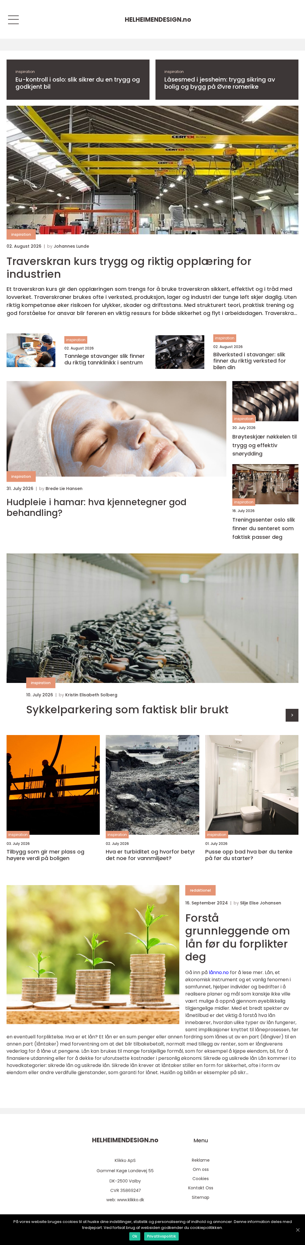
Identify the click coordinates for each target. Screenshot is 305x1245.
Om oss (201, 1169)
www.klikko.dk (130, 1200)
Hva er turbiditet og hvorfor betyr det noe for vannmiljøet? (150, 854)
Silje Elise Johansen (260, 903)
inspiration (25, 71)
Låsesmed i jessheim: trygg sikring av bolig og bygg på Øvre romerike (219, 83)
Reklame (201, 1160)
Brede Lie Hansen (64, 488)
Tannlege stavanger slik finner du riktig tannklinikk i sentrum (104, 359)
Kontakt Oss (200, 1188)
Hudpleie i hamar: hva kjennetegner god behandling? (96, 507)
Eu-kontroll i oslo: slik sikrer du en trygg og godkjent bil (77, 83)
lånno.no (219, 972)
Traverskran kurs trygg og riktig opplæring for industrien (129, 267)
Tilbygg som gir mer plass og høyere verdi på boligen (45, 854)
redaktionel (200, 890)
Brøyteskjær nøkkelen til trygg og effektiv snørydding (264, 445)
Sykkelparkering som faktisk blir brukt (127, 709)
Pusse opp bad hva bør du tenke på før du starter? (248, 854)
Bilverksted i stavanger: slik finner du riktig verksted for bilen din (249, 361)
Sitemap (200, 1197)
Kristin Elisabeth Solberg (91, 695)
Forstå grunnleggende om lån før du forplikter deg (237, 937)
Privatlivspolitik (161, 1236)
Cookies (200, 1179)
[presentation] (292, 715)
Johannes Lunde (71, 246)
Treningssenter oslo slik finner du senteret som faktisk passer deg (263, 528)
